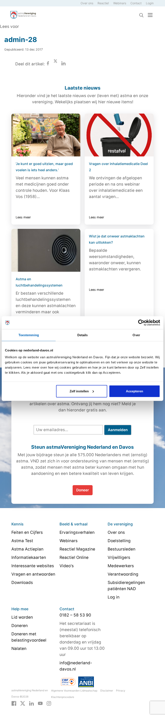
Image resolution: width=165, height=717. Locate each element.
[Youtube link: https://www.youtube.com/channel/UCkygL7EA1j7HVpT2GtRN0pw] (40, 703)
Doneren (19, 625)
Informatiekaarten (28, 557)
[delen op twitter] (55, 64)
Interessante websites (32, 565)
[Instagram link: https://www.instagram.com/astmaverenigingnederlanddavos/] (49, 703)
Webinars (119, 3)
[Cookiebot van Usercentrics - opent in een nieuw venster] (141, 323)
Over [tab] (136, 335)
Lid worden (22, 617)
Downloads (22, 582)
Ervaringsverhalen (77, 532)
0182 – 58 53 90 (75, 615)
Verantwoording (123, 574)
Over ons (87, 3)
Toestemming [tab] (28, 335)
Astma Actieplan (27, 549)
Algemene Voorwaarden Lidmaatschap (74, 690)
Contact (136, 3)
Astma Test (22, 540)
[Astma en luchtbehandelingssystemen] (45, 250)
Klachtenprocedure (62, 697)
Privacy (120, 690)
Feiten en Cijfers (27, 532)
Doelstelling (119, 540)
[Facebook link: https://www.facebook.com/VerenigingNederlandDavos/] (13, 703)
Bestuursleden (121, 549)
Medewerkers (121, 565)
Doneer (82, 490)
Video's (67, 565)
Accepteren (134, 391)
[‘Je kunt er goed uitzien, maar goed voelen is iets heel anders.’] (45, 135)
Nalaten (18, 648)
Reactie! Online (74, 557)
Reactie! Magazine (77, 549)
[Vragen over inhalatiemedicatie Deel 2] (119, 135)
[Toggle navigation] (150, 14)
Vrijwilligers (119, 557)
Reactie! (103, 3)
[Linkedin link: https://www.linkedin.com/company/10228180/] (31, 703)
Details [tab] (82, 335)
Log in (113, 597)
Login (150, 3)
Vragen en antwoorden (33, 574)
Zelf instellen (79, 391)
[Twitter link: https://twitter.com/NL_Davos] (22, 703)
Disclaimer (106, 690)
